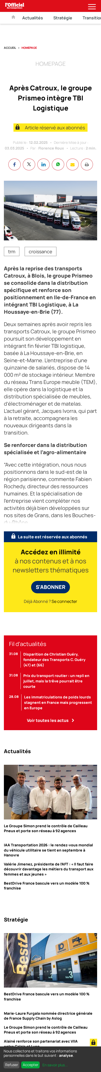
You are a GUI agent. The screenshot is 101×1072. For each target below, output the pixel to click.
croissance (40, 251)
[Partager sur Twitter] (29, 164)
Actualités (32, 18)
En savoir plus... (55, 1064)
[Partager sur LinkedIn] (43, 164)
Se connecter (64, 601)
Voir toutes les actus (48, 720)
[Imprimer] (87, 164)
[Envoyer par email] (72, 164)
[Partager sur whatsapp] (58, 164)
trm (11, 251)
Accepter (30, 1064)
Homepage (29, 48)
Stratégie (62, 18)
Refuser (11, 1064)
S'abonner (50, 587)
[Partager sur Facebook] (14, 164)
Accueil (10, 48)
